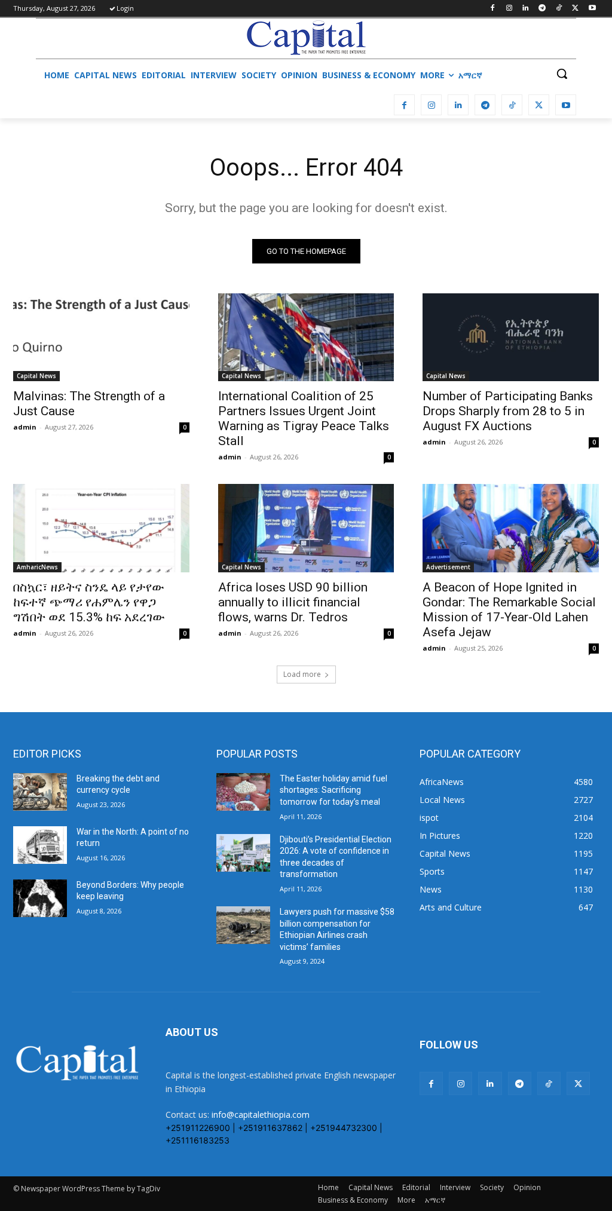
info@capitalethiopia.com (261, 1114)
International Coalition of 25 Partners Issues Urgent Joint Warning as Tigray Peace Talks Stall (303, 418)
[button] (561, 73)
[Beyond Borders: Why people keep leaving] (40, 898)
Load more (302, 674)
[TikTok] (559, 9)
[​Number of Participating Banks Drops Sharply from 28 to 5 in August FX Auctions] (511, 337)
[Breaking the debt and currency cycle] (40, 792)
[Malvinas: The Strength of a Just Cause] (101, 337)
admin (24, 426)
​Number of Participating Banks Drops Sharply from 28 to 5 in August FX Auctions (508, 411)
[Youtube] (592, 9)
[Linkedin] (526, 9)
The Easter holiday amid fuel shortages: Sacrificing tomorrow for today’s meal (333, 790)
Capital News (36, 376)
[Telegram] (542, 9)
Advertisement (448, 567)
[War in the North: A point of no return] (40, 845)
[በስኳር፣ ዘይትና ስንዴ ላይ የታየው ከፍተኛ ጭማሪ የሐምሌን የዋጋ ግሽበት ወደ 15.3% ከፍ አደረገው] (101, 528)
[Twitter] (575, 9)
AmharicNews (37, 567)
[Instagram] (509, 9)
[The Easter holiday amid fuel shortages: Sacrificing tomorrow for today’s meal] (243, 792)
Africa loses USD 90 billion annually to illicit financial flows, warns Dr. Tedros (293, 602)
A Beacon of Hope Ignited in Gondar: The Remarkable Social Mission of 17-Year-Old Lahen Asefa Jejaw (509, 609)
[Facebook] (492, 9)
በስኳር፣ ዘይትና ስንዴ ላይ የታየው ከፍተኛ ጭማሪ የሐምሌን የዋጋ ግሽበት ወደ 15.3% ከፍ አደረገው (89, 602)
